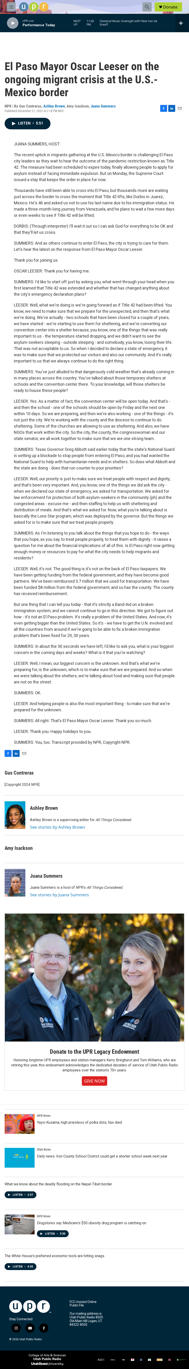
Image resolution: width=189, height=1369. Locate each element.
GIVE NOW (94, 1081)
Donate (170, 7)
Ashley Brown (54, 106)
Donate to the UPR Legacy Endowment (94, 1051)
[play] (12, 23)
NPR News (43, 1115)
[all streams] (182, 23)
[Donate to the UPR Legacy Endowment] (94, 978)
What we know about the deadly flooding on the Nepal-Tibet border (58, 1184)
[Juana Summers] (15, 883)
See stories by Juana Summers (59, 894)
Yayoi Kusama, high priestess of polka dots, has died (79, 1122)
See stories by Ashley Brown (57, 827)
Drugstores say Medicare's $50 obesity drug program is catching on (91, 1223)
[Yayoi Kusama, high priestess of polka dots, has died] (20, 1124)
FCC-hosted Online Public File (83, 1303)
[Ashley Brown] (15, 815)
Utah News (44, 1149)
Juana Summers (103, 106)
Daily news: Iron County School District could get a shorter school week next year (102, 1156)
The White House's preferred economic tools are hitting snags (54, 1256)
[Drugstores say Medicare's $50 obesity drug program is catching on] (20, 1224)
